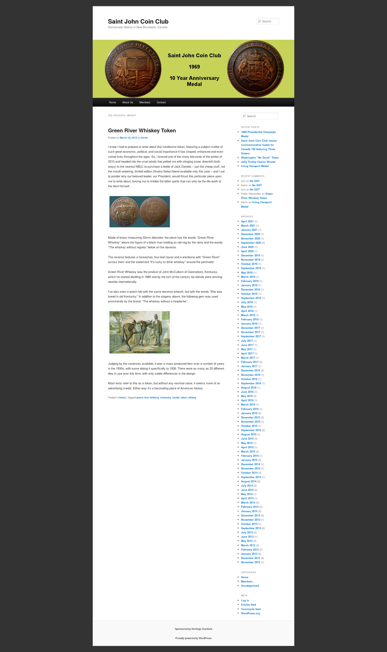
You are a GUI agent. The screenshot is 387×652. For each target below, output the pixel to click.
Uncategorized (250, 585)
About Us (127, 102)
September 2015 (251, 430)
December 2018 (250, 289)
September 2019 (251, 268)
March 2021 (248, 225)
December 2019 (250, 255)
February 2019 (250, 281)
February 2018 (250, 319)
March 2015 (248, 451)
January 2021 (249, 230)
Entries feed (248, 604)
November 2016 (250, 375)
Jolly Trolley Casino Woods (258, 162)
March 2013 (248, 545)
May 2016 (247, 396)
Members (144, 102)
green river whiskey (147, 397)
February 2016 (250, 409)
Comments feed (251, 609)
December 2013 (250, 515)
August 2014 (248, 481)
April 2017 (247, 353)
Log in (245, 600)
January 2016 (249, 413)
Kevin (144, 137)
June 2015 (247, 438)
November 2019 (250, 259)
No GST (255, 181)
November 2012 (250, 562)
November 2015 (250, 421)
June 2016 (247, 392)
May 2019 (247, 272)
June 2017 (247, 345)
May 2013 (247, 541)
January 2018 (249, 323)
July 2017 (247, 341)
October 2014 (249, 472)
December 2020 (250, 234)
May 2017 (247, 349)
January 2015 (249, 460)
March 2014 (248, 502)
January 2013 (249, 554)
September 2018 (251, 298)
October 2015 (249, 426)
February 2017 (250, 362)
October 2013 (249, 524)
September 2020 (251, 243)
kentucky (165, 397)
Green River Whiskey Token (142, 130)
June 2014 (247, 490)
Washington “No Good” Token (260, 157)
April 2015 (247, 447)
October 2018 (249, 294)
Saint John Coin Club (138, 21)
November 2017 (250, 332)
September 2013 (251, 528)
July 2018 (247, 302)
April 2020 (247, 251)
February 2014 (250, 507)
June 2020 (247, 247)
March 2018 (248, 315)
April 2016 (247, 400)
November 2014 (250, 468)
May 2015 (247, 443)
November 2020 (250, 238)
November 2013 (250, 519)
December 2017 (250, 328)
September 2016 (251, 383)
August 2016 (248, 387)
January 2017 (249, 366)
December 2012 (250, 558)
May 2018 (247, 306)
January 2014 (249, 511)
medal (175, 397)
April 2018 (247, 311)
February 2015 (250, 456)
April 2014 (247, 498)
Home (112, 102)
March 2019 (248, 277)
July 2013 (247, 532)
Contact (161, 102)
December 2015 (250, 417)
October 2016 (249, 379)
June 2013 (247, 536)
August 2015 (248, 434)
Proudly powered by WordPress (193, 638)
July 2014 (247, 485)
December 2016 (250, 370)
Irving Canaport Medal (255, 166)
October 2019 (249, 264)
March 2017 (248, 357)
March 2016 (248, 404)
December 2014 (250, 464)
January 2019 (249, 285)
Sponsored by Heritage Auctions (193, 629)
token (184, 397)
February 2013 (250, 549)
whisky (192, 397)
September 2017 (251, 336)
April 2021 (247, 221)
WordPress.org (250, 613)
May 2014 (247, 494)
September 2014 (251, 477)
